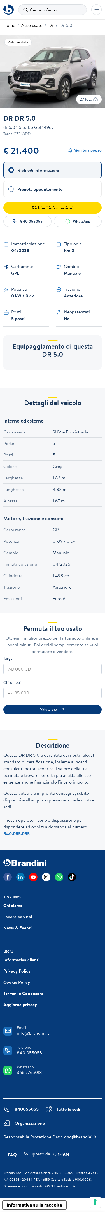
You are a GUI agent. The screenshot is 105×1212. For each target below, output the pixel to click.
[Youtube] (33, 877)
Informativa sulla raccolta (34, 1205)
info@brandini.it (33, 1033)
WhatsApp (81, 221)
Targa (8, 658)
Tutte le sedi (68, 1109)
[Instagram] (46, 877)
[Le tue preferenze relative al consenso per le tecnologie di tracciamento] (95, 1202)
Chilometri (12, 682)
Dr (50, 25)
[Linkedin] (20, 877)
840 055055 (31, 221)
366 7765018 (29, 1072)
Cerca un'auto (43, 10)
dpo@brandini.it (80, 1137)
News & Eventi (17, 928)
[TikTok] (72, 877)
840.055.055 (16, 833)
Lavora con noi (17, 916)
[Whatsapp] (59, 877)
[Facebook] (7, 877)
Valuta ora (48, 709)
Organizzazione (30, 1123)
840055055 (27, 1109)
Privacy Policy (17, 971)
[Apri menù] (96, 9)
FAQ (12, 1155)
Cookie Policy (16, 982)
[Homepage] (8, 9)
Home (9, 25)
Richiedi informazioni (52, 208)
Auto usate (31, 25)
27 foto (86, 99)
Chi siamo (13, 905)
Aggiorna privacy (20, 1004)
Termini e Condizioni (23, 993)
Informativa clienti (21, 960)
